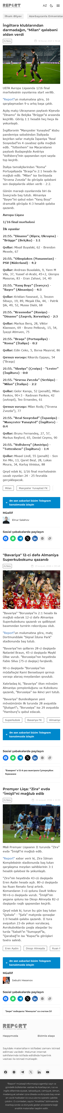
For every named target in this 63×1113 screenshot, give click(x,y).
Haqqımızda (10, 1035)
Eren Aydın (12, 948)
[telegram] (20, 538)
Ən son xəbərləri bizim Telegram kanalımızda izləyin (30, 502)
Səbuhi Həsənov (22, 980)
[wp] (13, 538)
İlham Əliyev (13, 16)
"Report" (9, 99)
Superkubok (12, 720)
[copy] (49, 538)
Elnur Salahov (20, 520)
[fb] (5, 538)
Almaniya (55, 720)
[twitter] (27, 538)
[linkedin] (35, 538)
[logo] (12, 6)
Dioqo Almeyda (35, 948)
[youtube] (47, 1072)
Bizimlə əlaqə (46, 1035)
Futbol (7, 41)
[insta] (14, 1072)
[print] (42, 538)
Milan (8, 488)
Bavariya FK (34, 720)
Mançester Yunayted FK (33, 488)
